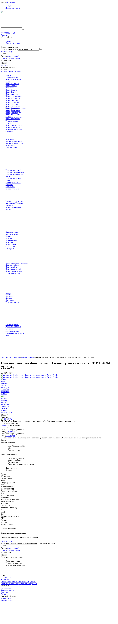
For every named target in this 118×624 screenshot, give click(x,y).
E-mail (3, 54)
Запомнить (7, 61)
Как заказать (6, 588)
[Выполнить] (41, 49)
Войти (3, 51)
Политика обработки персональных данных (18, 582)
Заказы (8, 41)
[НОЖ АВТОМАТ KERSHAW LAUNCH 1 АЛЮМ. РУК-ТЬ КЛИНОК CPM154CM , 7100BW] (30, 375)
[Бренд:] (6, 419)
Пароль (4, 56)
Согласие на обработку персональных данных (19, 584)
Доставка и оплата (13, 8)
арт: (2, 373)
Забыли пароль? (13, 56)
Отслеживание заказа (9, 49)
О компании (6, 577)
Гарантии (4, 592)
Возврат (4, 594)
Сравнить (5, 425)
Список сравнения (13, 43)
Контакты (5, 580)
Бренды (9, 6)
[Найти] (23, 29)
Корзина (4, 71)
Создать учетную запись (10, 58)
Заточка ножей (7, 600)
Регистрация (11, 51)
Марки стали (6, 598)
